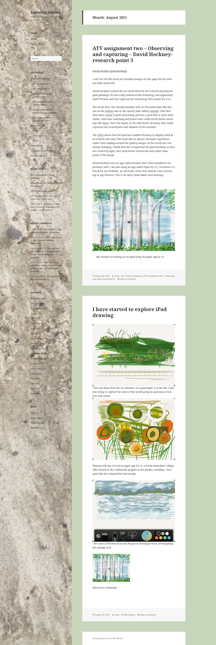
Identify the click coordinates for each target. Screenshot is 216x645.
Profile (34, 39)
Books (35, 130)
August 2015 (36, 373)
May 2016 (35, 328)
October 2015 (37, 363)
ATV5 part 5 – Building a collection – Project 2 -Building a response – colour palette (45, 207)
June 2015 (35, 383)
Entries (36, 418)
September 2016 (38, 308)
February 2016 (37, 343)
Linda (116, 276)
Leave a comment (128, 279)
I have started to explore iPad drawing (129, 312)
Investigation (39, 135)
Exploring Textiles (45, 12)
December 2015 (38, 353)
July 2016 (35, 318)
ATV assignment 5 (41, 88)
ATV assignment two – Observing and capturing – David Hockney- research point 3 (133, 54)
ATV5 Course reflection (42, 191)
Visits (35, 140)
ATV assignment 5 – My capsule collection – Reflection (46, 240)
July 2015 (35, 378)
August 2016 (36, 313)
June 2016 (35, 323)
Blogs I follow (37, 44)
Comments (38, 423)
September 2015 (38, 368)
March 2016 (36, 338)
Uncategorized (38, 155)
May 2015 (35, 388)
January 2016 (37, 348)
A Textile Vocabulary (40, 78)
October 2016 (37, 303)
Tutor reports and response (44, 150)
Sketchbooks (37, 145)
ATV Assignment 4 (41, 83)
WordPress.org (38, 428)
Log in (34, 413)
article (108, 115)
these (106, 123)
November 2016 (38, 298)
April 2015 (35, 393)
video (100, 135)
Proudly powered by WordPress (107, 638)
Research (35, 125)
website (109, 111)
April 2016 (35, 333)
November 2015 (38, 358)
